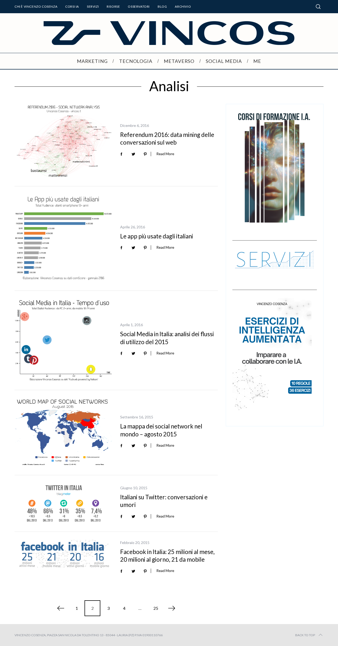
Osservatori (139, 6)
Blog (162, 6)
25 (155, 608)
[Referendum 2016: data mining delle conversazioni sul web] (63, 141)
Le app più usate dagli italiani (156, 236)
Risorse (113, 6)
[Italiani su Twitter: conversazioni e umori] (63, 503)
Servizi (93, 6)
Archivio (183, 6)
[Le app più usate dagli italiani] (63, 238)
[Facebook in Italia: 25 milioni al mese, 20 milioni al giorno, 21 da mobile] (63, 554)
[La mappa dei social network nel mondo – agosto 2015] (63, 432)
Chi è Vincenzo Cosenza (36, 6)
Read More (165, 154)
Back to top (305, 635)
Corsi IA (72, 6)
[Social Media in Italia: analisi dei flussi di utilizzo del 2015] (63, 340)
